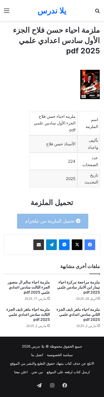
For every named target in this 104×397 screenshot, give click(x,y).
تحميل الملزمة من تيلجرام (50, 221)
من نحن (37, 372)
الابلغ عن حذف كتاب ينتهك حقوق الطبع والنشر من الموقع (52, 363)
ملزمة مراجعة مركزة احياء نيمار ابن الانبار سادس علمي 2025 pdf (78, 287)
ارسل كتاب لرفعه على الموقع (68, 372)
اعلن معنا (21, 372)
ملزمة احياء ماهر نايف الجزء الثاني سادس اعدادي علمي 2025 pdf (78, 314)
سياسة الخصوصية (60, 355)
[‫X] (77, 244)
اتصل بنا (37, 355)
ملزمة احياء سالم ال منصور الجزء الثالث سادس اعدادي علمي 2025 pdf (29, 287)
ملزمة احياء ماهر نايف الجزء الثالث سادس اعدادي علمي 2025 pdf (28, 314)
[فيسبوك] (90, 244)
